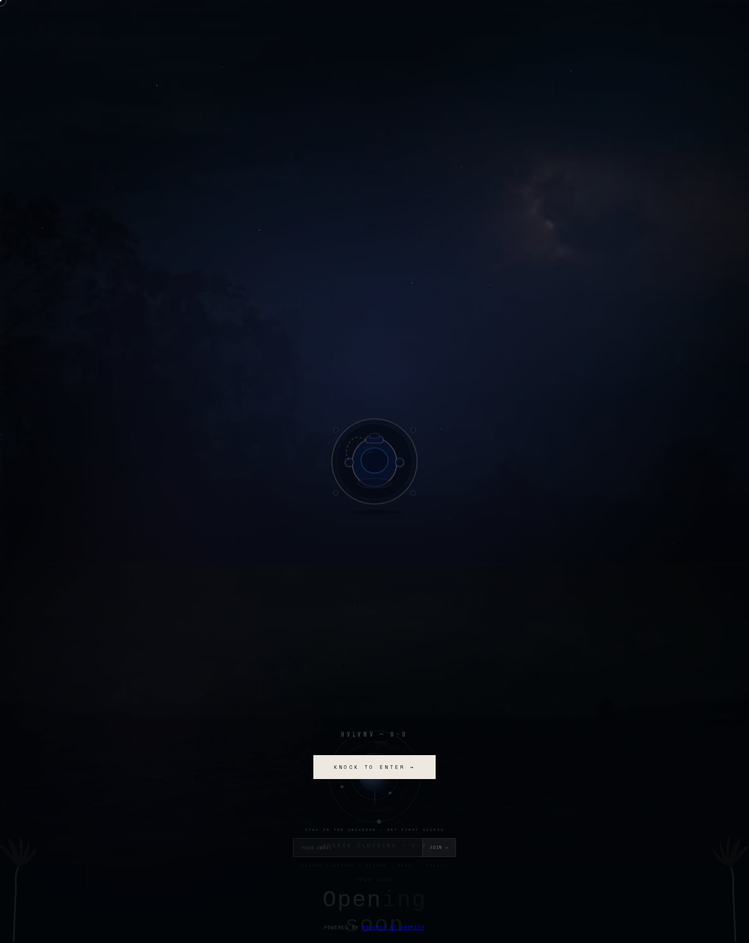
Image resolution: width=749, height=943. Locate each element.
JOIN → (439, 847)
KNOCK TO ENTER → (374, 767)
